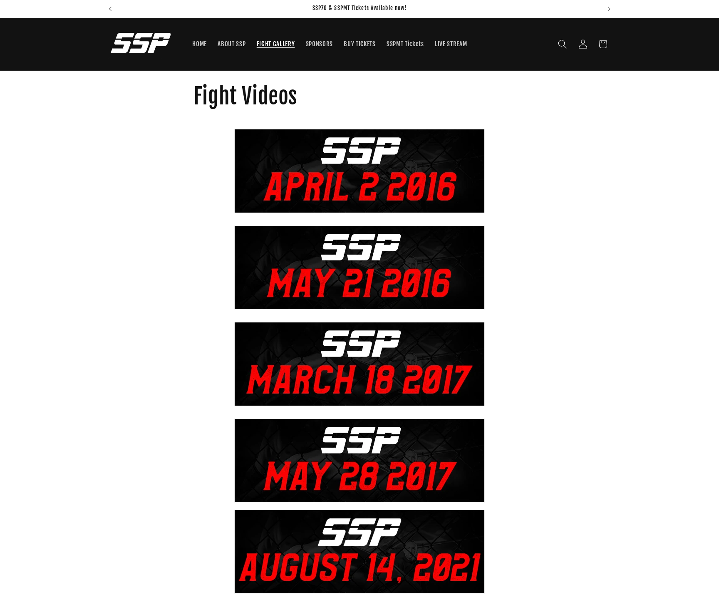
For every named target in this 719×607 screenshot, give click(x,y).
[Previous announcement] (110, 8)
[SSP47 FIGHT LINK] (359, 552)
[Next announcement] (609, 8)
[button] (563, 44)
